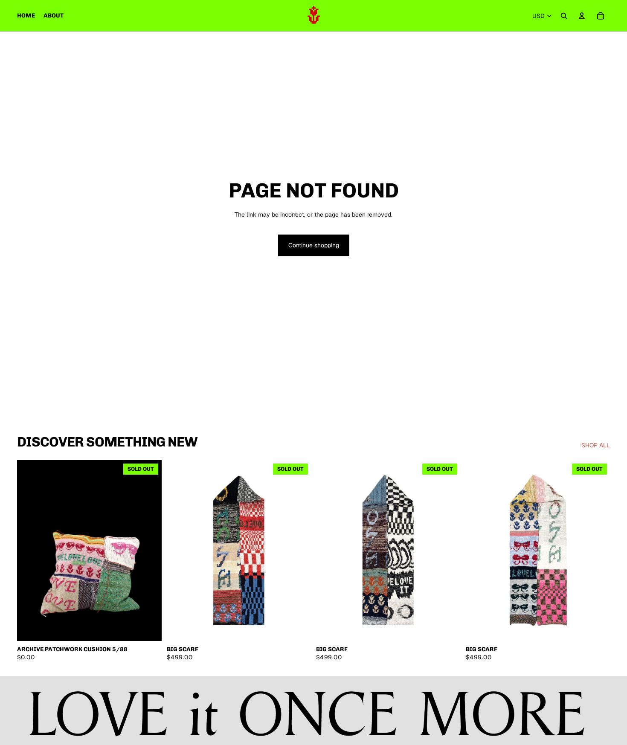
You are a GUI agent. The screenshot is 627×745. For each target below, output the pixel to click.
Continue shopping (313, 245)
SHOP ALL (595, 445)
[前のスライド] (30, 550)
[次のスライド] (149, 550)
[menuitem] (26, 15)
